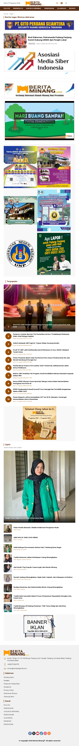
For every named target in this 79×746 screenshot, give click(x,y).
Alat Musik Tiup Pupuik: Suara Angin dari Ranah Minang (35, 567)
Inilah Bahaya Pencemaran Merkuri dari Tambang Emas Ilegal (37, 547)
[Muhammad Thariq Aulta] (8, 578)
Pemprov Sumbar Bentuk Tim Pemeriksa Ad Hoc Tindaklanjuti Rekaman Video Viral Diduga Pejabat (41, 335)
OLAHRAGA (8, 718)
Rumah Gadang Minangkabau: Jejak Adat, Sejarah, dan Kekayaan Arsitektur (43, 577)
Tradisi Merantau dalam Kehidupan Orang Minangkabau (35, 557)
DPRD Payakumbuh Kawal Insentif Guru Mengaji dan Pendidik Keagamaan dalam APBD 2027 (42, 390)
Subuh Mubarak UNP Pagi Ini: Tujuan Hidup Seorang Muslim (36, 343)
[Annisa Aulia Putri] (8, 568)
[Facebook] (30, 733)
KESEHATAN (8, 724)
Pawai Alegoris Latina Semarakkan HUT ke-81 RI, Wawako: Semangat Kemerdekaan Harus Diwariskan (40, 398)
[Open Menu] (61, 3)
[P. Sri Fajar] (8, 538)
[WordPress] (41, 733)
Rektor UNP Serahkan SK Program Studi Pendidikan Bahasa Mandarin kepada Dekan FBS (43, 375)
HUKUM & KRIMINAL (11, 711)
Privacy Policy (9, 690)
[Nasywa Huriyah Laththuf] (8, 558)
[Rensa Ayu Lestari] (8, 548)
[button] (57, 3)
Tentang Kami (9, 677)
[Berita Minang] (36, 3)
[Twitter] (33, 733)
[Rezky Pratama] (8, 588)
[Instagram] (45, 733)
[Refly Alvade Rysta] (8, 608)
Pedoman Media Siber (12, 684)
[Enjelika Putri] (8, 598)
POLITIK (7, 705)
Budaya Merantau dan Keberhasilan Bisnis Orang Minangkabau (38, 587)
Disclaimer (7, 687)
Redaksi (6, 680)
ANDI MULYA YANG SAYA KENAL (26, 537)
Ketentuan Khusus (10, 693)
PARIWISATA (8, 708)
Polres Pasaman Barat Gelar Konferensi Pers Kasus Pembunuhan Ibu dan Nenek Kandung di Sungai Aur (41, 359)
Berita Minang (38, 741)
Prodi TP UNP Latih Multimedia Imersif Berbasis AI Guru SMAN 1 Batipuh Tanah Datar (41, 351)
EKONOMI (7, 721)
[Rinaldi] (8, 528)
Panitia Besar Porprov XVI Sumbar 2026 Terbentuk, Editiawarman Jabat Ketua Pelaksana (41, 367)
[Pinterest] (37, 733)
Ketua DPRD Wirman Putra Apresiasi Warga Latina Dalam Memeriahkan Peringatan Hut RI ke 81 (41, 382)
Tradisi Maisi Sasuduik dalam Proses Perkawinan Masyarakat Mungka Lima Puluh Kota (42, 597)
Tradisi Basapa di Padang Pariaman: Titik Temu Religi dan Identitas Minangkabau (40, 607)
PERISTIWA (32, 43)
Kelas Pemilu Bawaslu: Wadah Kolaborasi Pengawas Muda (36, 527)
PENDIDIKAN (9, 715)
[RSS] (49, 733)
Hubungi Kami (9, 697)
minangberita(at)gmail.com (17, 668)
